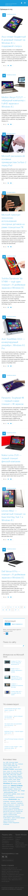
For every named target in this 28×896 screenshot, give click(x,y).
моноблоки (10, 795)
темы (22, 805)
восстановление (7, 794)
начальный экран (20, 797)
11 (24, 607)
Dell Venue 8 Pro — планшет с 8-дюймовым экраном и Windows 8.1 (13, 574)
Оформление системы (8, 846)
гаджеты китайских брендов (18, 817)
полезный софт (19, 811)
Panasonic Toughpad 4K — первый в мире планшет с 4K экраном (13, 400)
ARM (13, 764)
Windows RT (14, 790)
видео (15, 792)
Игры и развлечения (7, 844)
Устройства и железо (7, 848)
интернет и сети (12, 813)
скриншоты (13, 803)
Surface (5, 781)
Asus (16, 764)
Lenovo (8, 771)
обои (19, 799)
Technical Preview (12, 781)
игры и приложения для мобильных (11, 816)
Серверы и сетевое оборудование (11, 822)
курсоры (5, 795)
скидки (4, 803)
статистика (17, 805)
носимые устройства (8, 809)
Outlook (9, 776)
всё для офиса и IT (18, 809)
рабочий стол (19, 801)
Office (8, 774)
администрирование (8, 792)
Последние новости (7, 837)
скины (8, 803)
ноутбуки (5, 799)
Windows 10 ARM (17, 783)
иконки (18, 794)
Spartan (18, 779)
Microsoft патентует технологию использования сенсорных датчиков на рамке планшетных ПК (13, 221)
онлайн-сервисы (7, 817)
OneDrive (19, 774)
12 (3, 610)
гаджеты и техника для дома (10, 814)
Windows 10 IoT (6, 785)
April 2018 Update (7, 764)
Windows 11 (13, 787)
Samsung (5, 779)
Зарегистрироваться (17, 624)
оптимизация (6, 801)
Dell (16, 765)
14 (9, 610)
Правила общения (20, 846)
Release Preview (19, 777)
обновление (12, 799)
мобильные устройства (14, 806)
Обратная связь (19, 843)
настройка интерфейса (9, 797)
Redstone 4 (5, 777)
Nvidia (4, 774)
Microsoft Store (15, 773)
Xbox (19, 790)
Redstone (20, 776)
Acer (4, 762)
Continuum (20, 764)
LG (11, 771)
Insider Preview (8, 769)
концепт (22, 794)
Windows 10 (7, 783)
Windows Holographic (8, 789)
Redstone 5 (11, 777)
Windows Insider (17, 789)
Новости (17, 839)
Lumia (14, 771)
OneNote (5, 776)
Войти (7, 624)
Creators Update (11, 765)
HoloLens (15, 767)
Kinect (4, 771)
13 (6, 610)
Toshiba (18, 781)
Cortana (5, 765)
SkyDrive (10, 779)
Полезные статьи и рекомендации (11, 808)
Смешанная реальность (8, 805)
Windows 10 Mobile (17, 785)
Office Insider (13, 774)
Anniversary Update (13, 762)
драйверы (14, 794)
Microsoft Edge (7, 773)
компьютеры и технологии (10, 819)
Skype (14, 779)
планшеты (12, 801)
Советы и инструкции (7, 839)
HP (19, 767)
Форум (17, 841)
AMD (7, 762)
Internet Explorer (18, 769)
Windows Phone (6, 790)
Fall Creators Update (7, 767)
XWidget (23, 790)
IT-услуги (5, 813)
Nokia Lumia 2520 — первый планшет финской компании (11, 458)
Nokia (21, 773)
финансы (19, 813)
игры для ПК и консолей (9, 811)
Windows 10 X (6, 787)
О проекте (18, 837)
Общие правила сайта (21, 845)
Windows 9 (19, 787)
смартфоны (20, 803)
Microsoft (19, 771)
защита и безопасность (8, 821)
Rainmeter (14, 776)
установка (5, 806)
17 (15, 610)
